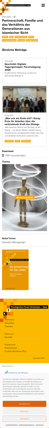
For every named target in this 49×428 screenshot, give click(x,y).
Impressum (39, 425)
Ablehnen (24, 411)
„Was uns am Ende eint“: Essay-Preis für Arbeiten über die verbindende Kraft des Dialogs (23, 121)
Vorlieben (24, 418)
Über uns (9, 333)
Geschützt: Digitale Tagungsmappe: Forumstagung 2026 (23, 67)
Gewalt (17, 141)
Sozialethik (21, 40)
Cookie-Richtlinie (12, 425)
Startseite (9, 319)
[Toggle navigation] (43, 5)
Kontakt (8, 337)
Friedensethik (9, 141)
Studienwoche (26, 141)
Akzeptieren (24, 403)
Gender (31, 37)
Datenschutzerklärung (26, 425)
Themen (9, 326)
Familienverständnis (20, 37)
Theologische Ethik (32, 40)
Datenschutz (11, 347)
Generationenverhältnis (9, 40)
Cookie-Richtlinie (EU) (15, 351)
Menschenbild (24, 197)
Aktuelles (9, 322)
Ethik (11, 37)
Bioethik (5, 37)
